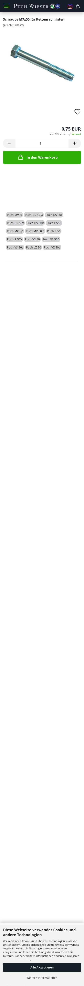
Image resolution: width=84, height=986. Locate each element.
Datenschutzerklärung (16, 959)
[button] (9, 143)
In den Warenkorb (42, 157)
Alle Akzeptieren (42, 967)
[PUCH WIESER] (42, 6)
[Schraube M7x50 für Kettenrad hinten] (42, 61)
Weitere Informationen (42, 978)
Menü (6, 6)
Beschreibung (21, 200)
